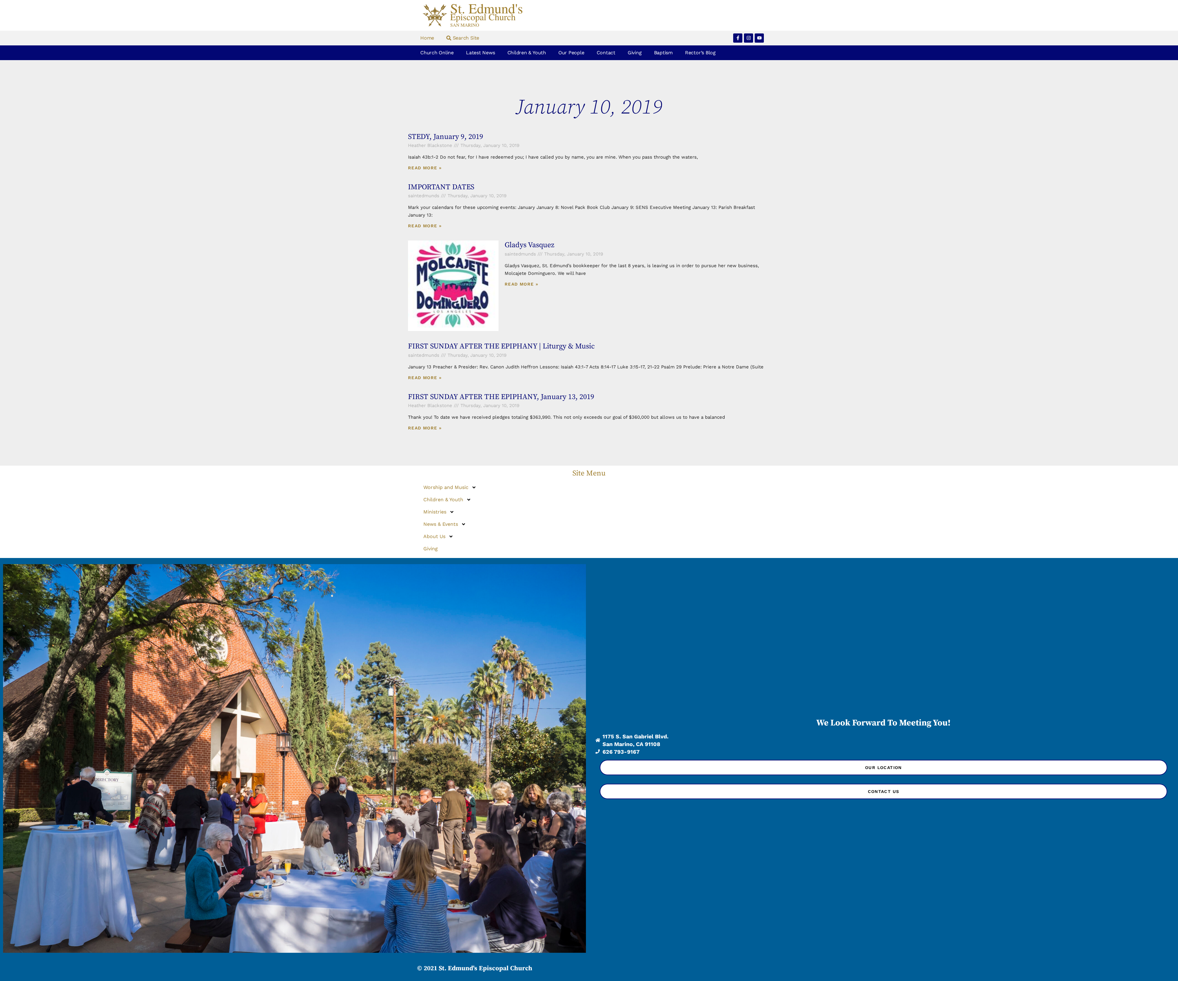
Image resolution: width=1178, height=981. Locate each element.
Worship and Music (445, 487)
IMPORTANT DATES (441, 187)
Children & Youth (526, 53)
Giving (635, 53)
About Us (434, 536)
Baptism (663, 53)
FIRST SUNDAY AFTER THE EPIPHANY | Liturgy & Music (501, 346)
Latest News (480, 53)
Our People (571, 53)
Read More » (425, 167)
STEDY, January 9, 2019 (445, 136)
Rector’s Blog (700, 53)
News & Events (440, 524)
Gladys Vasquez (529, 245)
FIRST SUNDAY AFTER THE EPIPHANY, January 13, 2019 (501, 397)
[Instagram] (748, 38)
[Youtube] (759, 38)
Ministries (434, 512)
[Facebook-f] (737, 38)
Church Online (437, 53)
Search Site (465, 38)
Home (427, 38)
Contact (606, 53)
